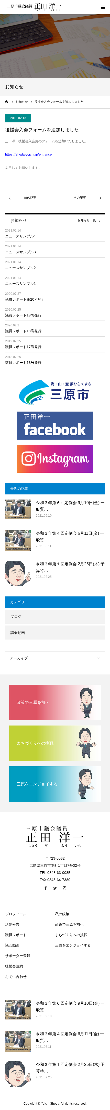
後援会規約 (14, 966)
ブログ (15, 617)
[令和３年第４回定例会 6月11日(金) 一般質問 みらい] (18, 543)
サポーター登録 (17, 956)
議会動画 (17, 633)
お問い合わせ (16, 977)
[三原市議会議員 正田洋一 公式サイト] (36, 7)
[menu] (103, 7)
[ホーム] (7, 101)
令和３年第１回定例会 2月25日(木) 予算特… (70, 567)
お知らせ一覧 (87, 220)
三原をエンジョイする (73, 945)
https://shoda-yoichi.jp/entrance (28, 154)
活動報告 (12, 924)
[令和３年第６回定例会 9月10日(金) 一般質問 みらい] (18, 512)
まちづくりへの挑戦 (71, 935)
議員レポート (16, 935)
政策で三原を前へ (69, 924)
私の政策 (62, 914)
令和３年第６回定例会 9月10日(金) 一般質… (70, 506)
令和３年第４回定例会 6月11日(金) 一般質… (70, 536)
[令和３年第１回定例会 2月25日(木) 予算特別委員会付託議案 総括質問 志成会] (18, 573)
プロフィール (16, 914)
